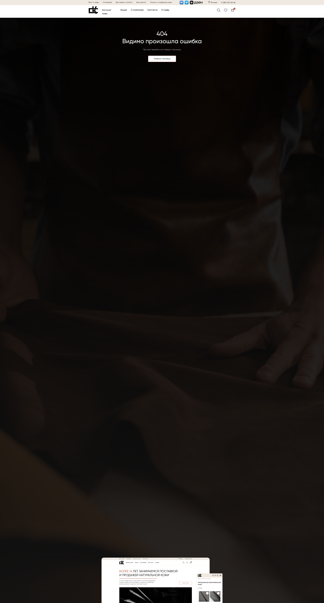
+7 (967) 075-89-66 (228, 3)
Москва (214, 2)
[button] (161, 2)
